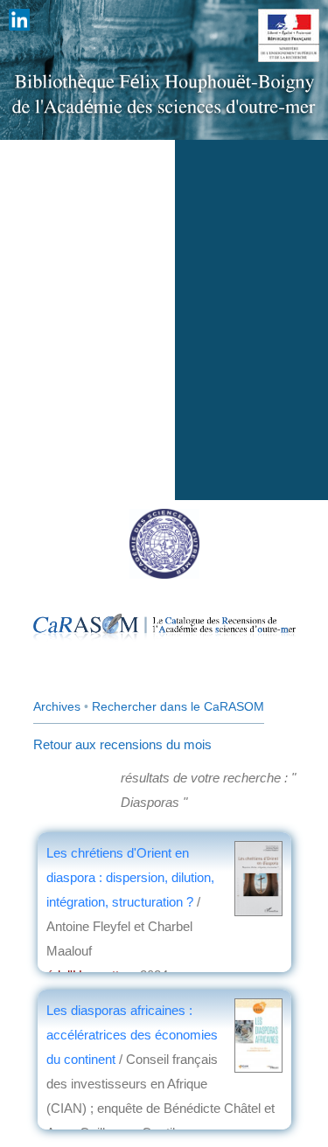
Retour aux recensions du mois (122, 744)
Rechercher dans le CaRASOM (178, 706)
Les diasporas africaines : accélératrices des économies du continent (132, 1035)
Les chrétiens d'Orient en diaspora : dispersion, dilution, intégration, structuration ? (130, 877)
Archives (56, 706)
